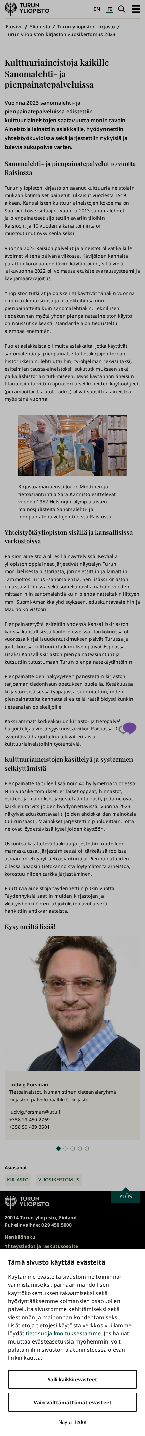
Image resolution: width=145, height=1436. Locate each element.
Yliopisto (40, 26)
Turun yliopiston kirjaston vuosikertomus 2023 (60, 34)
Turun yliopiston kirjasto (86, 26)
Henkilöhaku (20, 1237)
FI (109, 9)
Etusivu (14, 26)
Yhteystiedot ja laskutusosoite (41, 1246)
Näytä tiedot (72, 1421)
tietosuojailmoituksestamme (63, 1333)
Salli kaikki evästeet (72, 1379)
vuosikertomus (59, 1179)
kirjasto (18, 1179)
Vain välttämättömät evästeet (73, 1402)
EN (96, 9)
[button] (136, 9)
